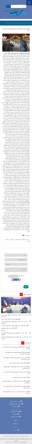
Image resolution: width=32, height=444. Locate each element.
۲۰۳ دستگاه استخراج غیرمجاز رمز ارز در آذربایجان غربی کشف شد (16, 347)
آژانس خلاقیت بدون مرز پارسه (12, 442)
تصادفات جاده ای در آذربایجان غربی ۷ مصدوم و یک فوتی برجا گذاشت (16, 381)
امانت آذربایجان (14, 411)
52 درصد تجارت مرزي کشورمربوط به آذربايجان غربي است (17, 372)
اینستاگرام (15, 423)
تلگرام (15, 420)
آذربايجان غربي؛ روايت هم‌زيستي (20, 377)
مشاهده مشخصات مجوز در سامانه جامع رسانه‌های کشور (16, 436)
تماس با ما (14, 406)
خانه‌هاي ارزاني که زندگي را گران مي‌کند (18, 362)
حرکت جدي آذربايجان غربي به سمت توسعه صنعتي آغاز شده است (16, 392)
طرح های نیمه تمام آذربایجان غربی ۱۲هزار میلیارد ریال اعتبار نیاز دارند (16, 387)
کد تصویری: (21, 275)
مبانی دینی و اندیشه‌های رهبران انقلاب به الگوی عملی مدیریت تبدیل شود (16, 358)
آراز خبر (14, 414)
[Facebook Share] (15, 245)
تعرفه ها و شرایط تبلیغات (14, 404)
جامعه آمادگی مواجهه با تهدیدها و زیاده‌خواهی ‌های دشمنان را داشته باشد (17, 353)
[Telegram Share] (13, 245)
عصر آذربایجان (14, 416)
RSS (15, 427)
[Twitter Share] (18, 245)
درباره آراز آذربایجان (14, 401)
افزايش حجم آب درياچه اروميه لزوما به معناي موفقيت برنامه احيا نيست (16, 367)
